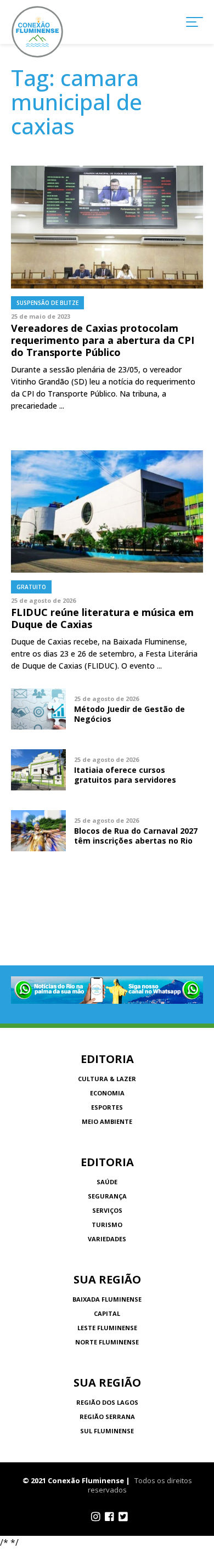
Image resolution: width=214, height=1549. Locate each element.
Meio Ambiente (107, 1121)
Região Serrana (107, 1416)
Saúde (107, 1182)
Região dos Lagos (107, 1402)
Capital (107, 1313)
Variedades (107, 1239)
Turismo (107, 1224)
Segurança (107, 1196)
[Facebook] (109, 1516)
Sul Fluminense (107, 1431)
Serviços (107, 1210)
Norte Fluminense (107, 1342)
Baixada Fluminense (107, 1299)
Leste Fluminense (107, 1328)
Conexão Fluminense (37, 31)
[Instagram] (95, 1516)
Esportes (107, 1107)
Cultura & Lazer (107, 1079)
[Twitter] (123, 1516)
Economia (107, 1093)
